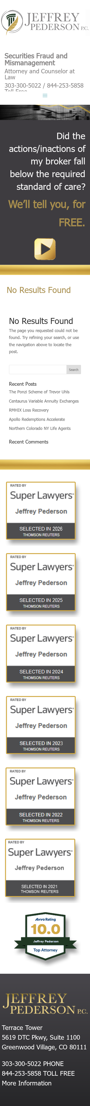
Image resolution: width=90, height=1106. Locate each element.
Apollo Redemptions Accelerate (37, 419)
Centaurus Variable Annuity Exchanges (44, 401)
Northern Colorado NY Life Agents (40, 428)
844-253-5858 (21, 1073)
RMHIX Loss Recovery (29, 410)
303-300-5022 (21, 1063)
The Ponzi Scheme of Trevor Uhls (39, 391)
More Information (27, 1082)
